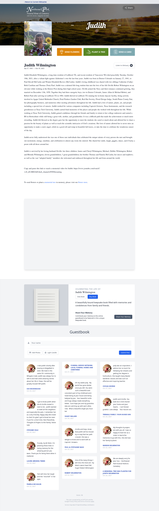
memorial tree (50, 182)
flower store (82, 182)
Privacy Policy (73, 501)
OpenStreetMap (82, 505)
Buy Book (92, 297)
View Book (80, 297)
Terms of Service (85, 501)
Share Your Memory (123, 317)
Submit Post (125, 353)
